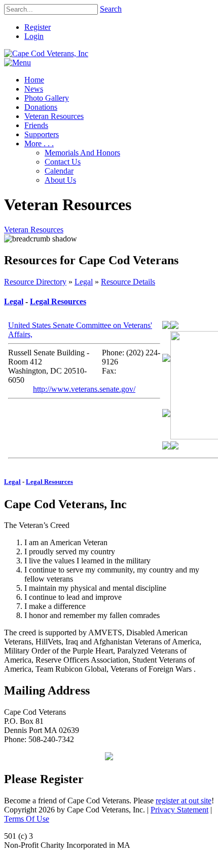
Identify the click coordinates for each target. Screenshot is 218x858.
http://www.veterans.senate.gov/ (84, 389)
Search (111, 9)
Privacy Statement (179, 809)
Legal (84, 281)
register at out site (183, 800)
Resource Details (128, 281)
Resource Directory (35, 281)
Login (34, 36)
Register (37, 27)
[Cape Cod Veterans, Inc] (46, 53)
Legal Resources (58, 301)
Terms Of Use (26, 818)
